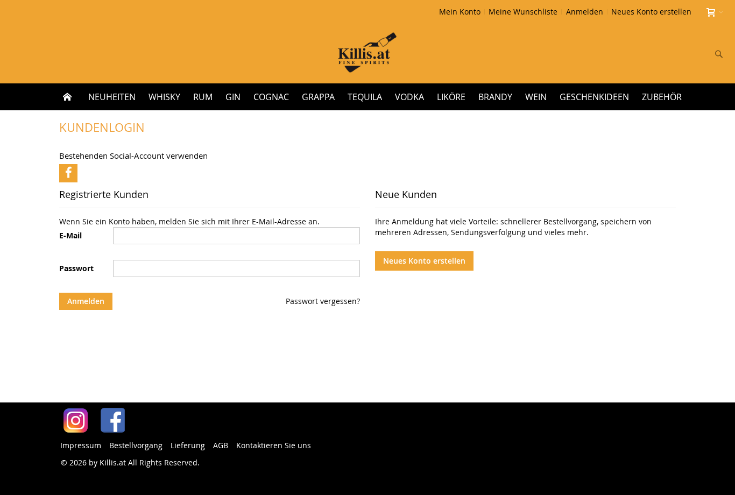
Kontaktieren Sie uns (273, 445)
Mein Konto (459, 11)
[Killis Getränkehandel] (367, 53)
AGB (220, 445)
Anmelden (584, 11)
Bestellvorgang (135, 445)
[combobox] (648, 53)
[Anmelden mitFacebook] (68, 173)
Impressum (80, 445)
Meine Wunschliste (523, 11)
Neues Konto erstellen (651, 11)
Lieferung (188, 445)
